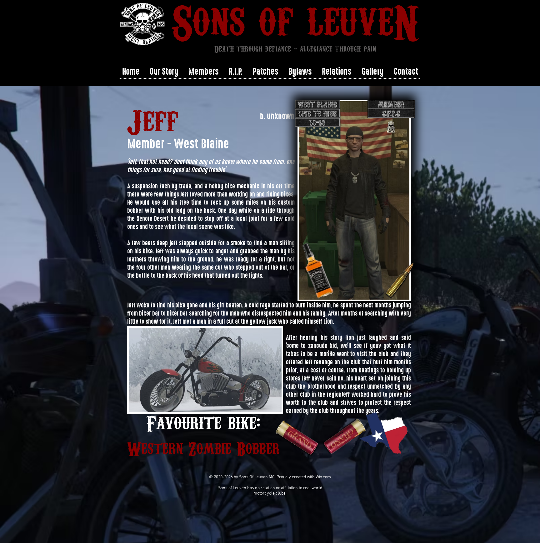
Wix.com (323, 477)
